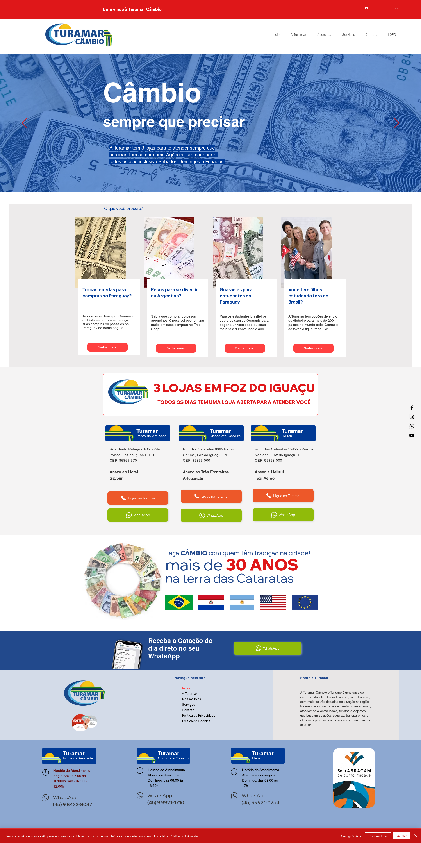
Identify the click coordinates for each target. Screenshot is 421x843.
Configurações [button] (351, 836)
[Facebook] (412, 408)
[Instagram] (412, 417)
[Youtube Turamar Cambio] (412, 435)
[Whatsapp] (412, 426)
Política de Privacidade (199, 715)
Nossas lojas (191, 699)
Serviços (188, 704)
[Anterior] (24, 123)
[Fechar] (415, 835)
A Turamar (189, 693)
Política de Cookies (196, 721)
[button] (390, 34)
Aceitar (402, 836)
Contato (188, 710)
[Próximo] (396, 123)
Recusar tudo (377, 836)
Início (186, 688)
